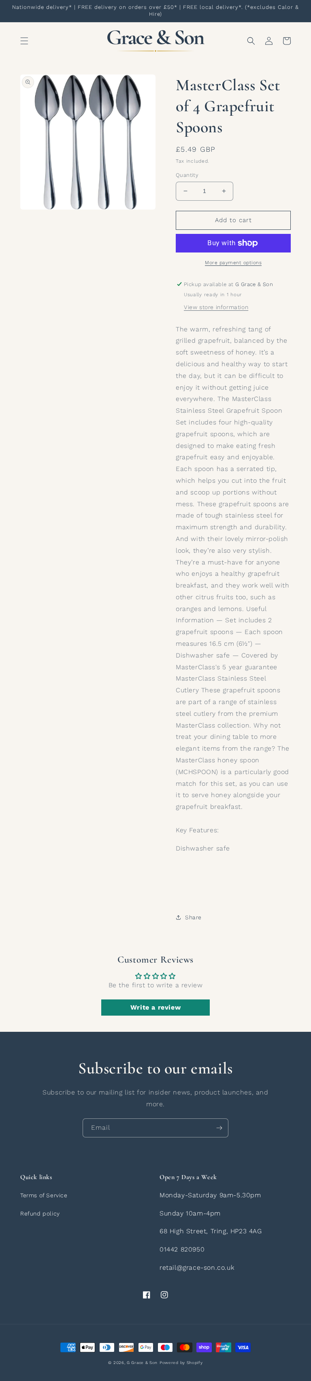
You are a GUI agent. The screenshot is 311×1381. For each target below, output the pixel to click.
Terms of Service (44, 1195)
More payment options (233, 262)
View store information (216, 307)
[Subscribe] (219, 1127)
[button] (24, 41)
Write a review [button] (155, 1007)
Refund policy (40, 1213)
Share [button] (193, 917)
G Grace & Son (142, 1362)
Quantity (187, 175)
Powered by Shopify (181, 1362)
